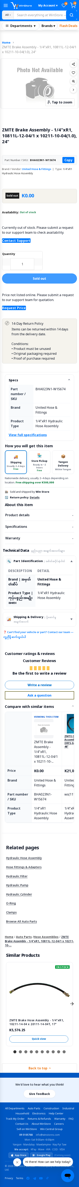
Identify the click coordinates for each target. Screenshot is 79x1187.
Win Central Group (51, 1129)
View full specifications (28, 435)
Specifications (39, 526)
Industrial (68, 1108)
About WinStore (41, 1124)
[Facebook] (28, 1178)
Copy (68, 160)
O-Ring (11, 903)
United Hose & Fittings (36, 169)
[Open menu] (5, 5)
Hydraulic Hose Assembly (24, 858)
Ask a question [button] (39, 695)
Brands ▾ (48, 26)
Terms (19, 1178)
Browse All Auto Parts (21, 921)
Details (35, 497)
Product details (39, 515)
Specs (13, 380)
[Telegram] (34, 1178)
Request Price (14, 308)
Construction (51, 1108)
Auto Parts (24, 937)
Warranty (39, 538)
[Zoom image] (73, 81)
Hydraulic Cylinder (19, 894)
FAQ (71, 1118)
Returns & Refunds (39, 1118)
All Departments (15, 1108)
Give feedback (39, 1094)
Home (6, 42)
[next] (72, 1004)
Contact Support (16, 240)
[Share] (73, 64)
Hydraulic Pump (17, 885)
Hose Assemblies (46, 937)
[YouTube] (41, 1178)
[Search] (71, 15)
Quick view (39, 1039)
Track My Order (15, 1118)
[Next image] (73, 89)
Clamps (11, 912)
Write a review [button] (40, 685)
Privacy (9, 1178)
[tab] (16, 462)
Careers (59, 1124)
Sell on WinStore (27, 1129)
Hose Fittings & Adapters (24, 867)
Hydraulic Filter (17, 876)
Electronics (39, 1113)
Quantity (8, 254)
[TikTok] (47, 1178)
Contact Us (21, 1124)
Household (22, 1113)
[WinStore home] (23, 5)
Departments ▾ (22, 26)
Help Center (56, 1113)
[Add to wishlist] (73, 72)
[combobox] (45, 15)
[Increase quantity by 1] (38, 262)
